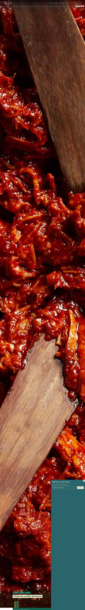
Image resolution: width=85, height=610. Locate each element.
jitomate (16, 592)
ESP (77, 3)
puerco (28, 592)
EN (75, 3)
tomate (22, 592)
